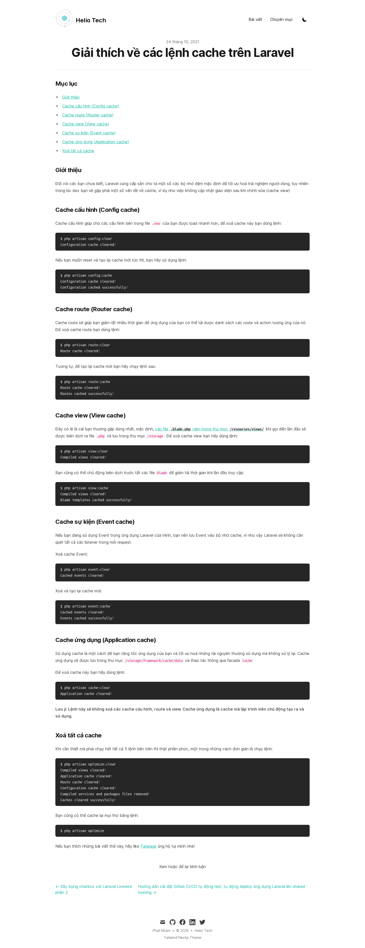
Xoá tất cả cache (78, 150)
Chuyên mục (281, 19)
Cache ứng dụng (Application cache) (95, 141)
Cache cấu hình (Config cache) (90, 106)
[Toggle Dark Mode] (305, 19)
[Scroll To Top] (352, 935)
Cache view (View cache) (85, 123)
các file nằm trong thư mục (209, 428)
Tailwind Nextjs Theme (182, 937)
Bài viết (255, 19)
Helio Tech (204, 930)
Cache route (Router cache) (87, 115)
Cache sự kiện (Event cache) (89, 132)
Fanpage (148, 846)
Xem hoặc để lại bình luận (182, 866)
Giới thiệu (70, 97)
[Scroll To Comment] (352, 923)
